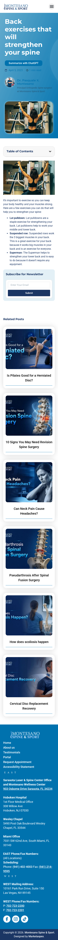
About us (9, 747)
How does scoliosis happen (29, 642)
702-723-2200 (15, 905)
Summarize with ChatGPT (24, 63)
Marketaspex (36, 936)
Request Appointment (17, 762)
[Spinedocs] (6, 919)
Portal (7, 757)
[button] (51, 6)
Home (7, 742)
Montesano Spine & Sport (39, 932)
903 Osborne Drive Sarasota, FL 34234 (27, 788)
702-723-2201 (15, 910)
